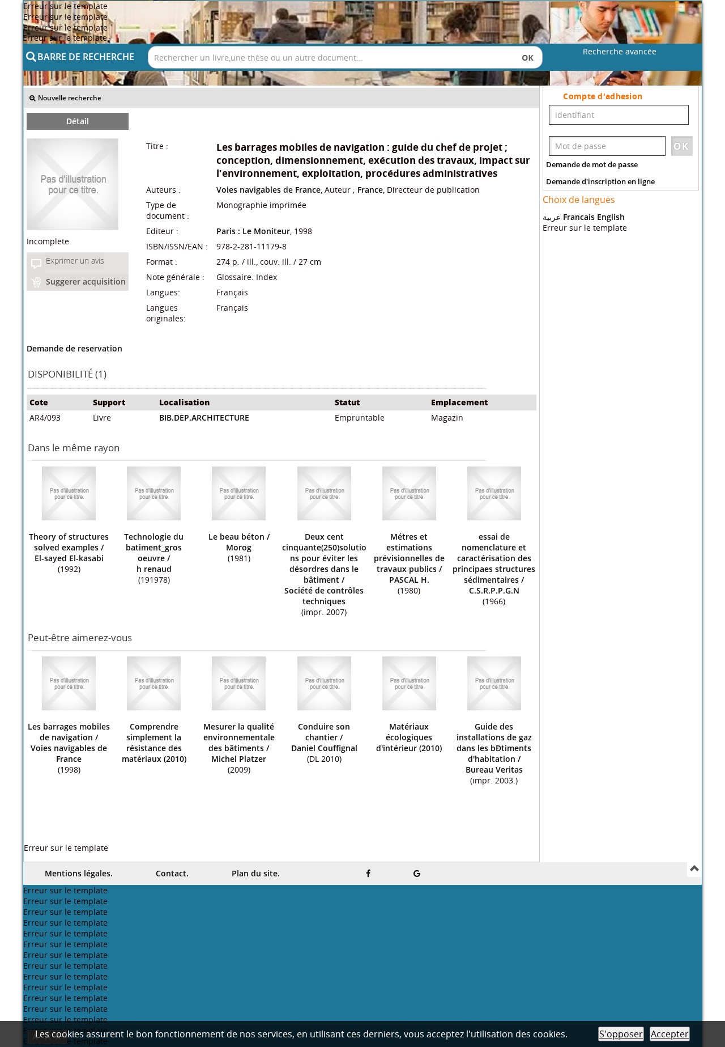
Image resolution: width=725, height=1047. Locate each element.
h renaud (154, 568)
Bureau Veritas (494, 769)
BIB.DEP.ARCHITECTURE (204, 417)
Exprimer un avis (75, 260)
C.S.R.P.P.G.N (494, 590)
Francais (579, 216)
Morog (238, 547)
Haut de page (694, 869)
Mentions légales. (79, 873)
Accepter (670, 1034)
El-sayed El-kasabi (69, 558)
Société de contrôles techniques (324, 596)
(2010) (154, 742)
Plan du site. (256, 873)
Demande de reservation (74, 348)
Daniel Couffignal (324, 748)
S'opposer (621, 1034)
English (611, 216)
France (370, 189)
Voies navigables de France (268, 189)
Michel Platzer (238, 758)
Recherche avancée (619, 51)
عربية (552, 216)
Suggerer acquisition (86, 281)
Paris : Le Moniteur (253, 231)
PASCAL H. (409, 579)
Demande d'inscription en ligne (600, 181)
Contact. (172, 873)
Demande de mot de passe (592, 164)
